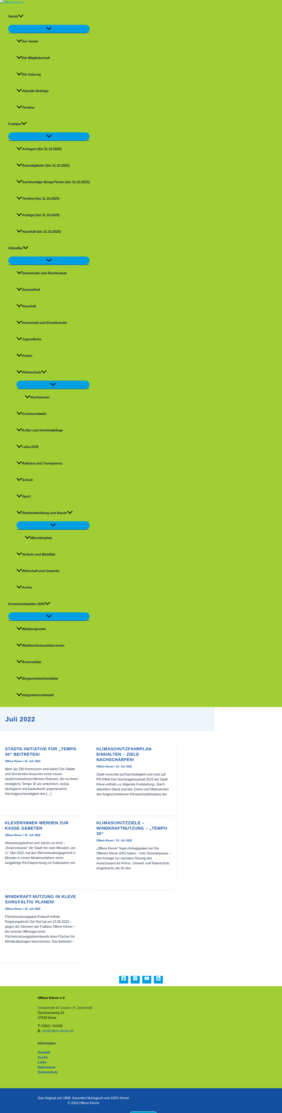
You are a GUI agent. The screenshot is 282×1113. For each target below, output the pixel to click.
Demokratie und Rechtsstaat (44, 273)
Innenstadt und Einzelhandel (44, 322)
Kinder (27, 356)
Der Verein (30, 41)
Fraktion (14, 124)
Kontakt (44, 1052)
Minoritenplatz (41, 538)
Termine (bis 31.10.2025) (40, 198)
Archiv (27, 587)
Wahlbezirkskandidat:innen (43, 645)
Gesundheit (31, 289)
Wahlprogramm (34, 629)
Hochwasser (40, 397)
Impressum (46, 1067)
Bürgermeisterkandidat (40, 678)
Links (42, 1062)
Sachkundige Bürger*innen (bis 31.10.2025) (56, 182)
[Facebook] (123, 980)
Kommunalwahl (34, 414)
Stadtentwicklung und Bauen (44, 513)
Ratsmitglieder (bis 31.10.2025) (46, 165)
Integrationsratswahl (38, 695)
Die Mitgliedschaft (36, 58)
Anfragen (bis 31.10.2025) (42, 149)
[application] (21, 16)
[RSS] (158, 980)
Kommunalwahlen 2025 (26, 604)
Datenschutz (48, 1072)
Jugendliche (31, 339)
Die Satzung (31, 74)
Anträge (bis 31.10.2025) (40, 215)
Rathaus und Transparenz (42, 463)
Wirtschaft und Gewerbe (40, 571)
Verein (13, 16)
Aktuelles (15, 248)
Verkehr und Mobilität (38, 554)
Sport (26, 496)
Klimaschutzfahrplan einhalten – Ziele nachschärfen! (124, 754)
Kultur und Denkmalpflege (42, 430)
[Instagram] (135, 980)
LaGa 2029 (30, 447)
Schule (27, 480)
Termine (28, 107)
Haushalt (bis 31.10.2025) (41, 231)
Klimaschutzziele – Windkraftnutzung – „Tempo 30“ (131, 828)
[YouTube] (146, 980)
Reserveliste (31, 662)
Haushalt (29, 306)
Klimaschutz (31, 372)
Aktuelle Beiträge (35, 91)
